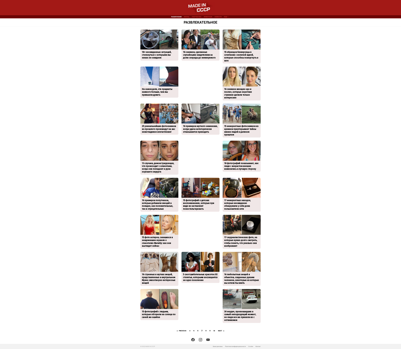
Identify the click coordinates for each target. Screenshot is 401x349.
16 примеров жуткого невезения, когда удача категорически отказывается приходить (200, 129)
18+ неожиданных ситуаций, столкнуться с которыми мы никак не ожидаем (156, 55)
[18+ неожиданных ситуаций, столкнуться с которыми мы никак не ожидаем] (159, 39)
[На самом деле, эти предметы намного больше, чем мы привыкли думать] (159, 76)
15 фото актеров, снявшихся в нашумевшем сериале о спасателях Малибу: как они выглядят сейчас (157, 241)
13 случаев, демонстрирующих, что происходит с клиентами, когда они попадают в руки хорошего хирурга (158, 167)
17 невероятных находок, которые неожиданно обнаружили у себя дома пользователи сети (237, 204)
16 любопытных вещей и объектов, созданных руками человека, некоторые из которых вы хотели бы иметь (241, 278)
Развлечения (176, 17)
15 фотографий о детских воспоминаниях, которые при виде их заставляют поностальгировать (198, 204)
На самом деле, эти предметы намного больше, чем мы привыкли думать (157, 92)
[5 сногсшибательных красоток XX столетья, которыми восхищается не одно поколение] (200, 262)
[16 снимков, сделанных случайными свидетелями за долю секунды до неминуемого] (200, 39)
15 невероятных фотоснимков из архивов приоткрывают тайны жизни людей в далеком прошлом (241, 130)
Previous (182, 331)
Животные (208, 17)
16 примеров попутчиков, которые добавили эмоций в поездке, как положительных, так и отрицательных (157, 204)
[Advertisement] (200, 81)
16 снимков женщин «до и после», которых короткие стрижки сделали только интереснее (238, 93)
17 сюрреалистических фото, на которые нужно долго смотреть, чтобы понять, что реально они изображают (240, 241)
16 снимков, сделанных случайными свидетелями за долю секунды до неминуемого (199, 55)
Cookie (250, 346)
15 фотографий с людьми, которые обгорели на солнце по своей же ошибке (159, 314)
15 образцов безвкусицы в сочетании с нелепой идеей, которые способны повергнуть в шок (241, 56)
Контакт (258, 346)
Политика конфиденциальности (235, 346)
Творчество (196, 17)
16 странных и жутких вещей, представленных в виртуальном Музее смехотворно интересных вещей (158, 278)
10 (214, 331)
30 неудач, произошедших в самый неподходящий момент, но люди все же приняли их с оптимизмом (240, 315)
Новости (218, 17)
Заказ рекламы (218, 346)
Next (220, 331)
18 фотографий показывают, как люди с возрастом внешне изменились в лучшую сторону (241, 166)
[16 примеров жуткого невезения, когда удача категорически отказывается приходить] (200, 114)
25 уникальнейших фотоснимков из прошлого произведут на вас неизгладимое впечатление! (159, 129)
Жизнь (186, 17)
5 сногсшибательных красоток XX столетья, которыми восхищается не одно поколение (200, 277)
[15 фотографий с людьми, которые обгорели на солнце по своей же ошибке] (159, 299)
